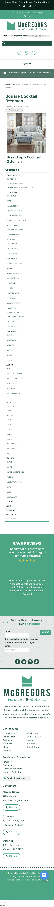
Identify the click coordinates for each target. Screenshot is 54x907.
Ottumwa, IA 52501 (13, 825)
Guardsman (11, 179)
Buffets (10, 350)
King (9, 425)
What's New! (11, 514)
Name (7, 631)
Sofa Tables (12, 322)
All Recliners (12, 225)
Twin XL (10, 411)
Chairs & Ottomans (14, 274)
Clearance (11, 510)
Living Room (11, 192)
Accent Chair (13, 278)
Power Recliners (14, 234)
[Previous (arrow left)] (1, 905)
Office (9, 440)
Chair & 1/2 (11, 283)
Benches (10, 345)
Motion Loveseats (14, 210)
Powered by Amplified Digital (20, 873)
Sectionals (11, 196)
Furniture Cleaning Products (20, 187)
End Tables (11, 308)
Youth (9, 506)
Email (7, 646)
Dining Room (11, 331)
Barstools (11, 340)
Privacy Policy (30, 880)
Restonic (10, 416)
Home (7, 85)
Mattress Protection (12, 772)
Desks (9, 453)
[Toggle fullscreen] (4, 902)
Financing (8, 765)
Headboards (12, 384)
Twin (9, 435)
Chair (9, 487)
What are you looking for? (14, 36)
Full (9, 420)
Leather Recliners (15, 229)
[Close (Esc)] (9, 902)
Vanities (10, 477)
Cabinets (10, 269)
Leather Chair (13, 293)
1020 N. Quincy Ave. (13, 821)
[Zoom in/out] (1, 902)
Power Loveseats (14, 215)
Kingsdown (11, 406)
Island (9, 335)
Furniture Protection (13, 769)
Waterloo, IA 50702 (13, 849)
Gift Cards (11, 519)
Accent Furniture (14, 482)
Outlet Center (33, 747)
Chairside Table (14, 312)
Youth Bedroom (13, 394)
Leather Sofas (13, 244)
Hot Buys (31, 744)
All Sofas (11, 239)
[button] (25, 64)
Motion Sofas (12, 249)
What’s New (32, 733)
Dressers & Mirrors (15, 379)
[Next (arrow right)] (4, 905)
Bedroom (10, 365)
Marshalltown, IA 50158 (15, 801)
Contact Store (34, 13)
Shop (14, 85)
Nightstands (12, 389)
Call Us (13, 807)
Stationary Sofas (14, 264)
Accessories (12, 497)
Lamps (9, 467)
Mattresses (11, 403)
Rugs (9, 492)
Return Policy (9, 762)
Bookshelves (12, 443)
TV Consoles (12, 327)
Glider (10, 288)
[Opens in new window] (19, 6)
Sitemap (19, 880)
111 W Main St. (10, 796)
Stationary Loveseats (16, 220)
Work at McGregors (16, 778)
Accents (10, 458)
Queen (9, 430)
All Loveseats (12, 206)
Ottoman (11, 298)
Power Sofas (12, 254)
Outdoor (10, 502)
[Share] (6, 902)
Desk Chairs (12, 448)
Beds (9, 369)
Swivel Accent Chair (15, 472)
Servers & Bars (34, 737)
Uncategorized (13, 175)
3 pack (9, 201)
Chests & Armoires (14, 374)
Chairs (9, 355)
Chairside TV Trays (16, 317)
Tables (9, 360)
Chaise (9, 462)
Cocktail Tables (13, 303)
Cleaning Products (15, 183)
